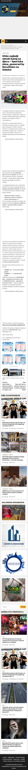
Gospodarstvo (5, 454)
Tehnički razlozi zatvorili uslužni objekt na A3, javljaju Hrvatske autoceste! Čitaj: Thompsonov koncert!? (12, 710)
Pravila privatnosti (7, 759)
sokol (17, 378)
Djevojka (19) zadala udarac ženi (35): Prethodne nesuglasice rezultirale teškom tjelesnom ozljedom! (12, 745)
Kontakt (23, 759)
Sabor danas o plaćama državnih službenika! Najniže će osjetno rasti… (7, 386)
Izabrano (4, 53)
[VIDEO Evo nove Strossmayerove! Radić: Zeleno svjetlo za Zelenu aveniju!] (14, 476)
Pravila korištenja (20, 757)
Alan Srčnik (12, 462)
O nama (5, 757)
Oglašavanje (11, 757)
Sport (8, 53)
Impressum (16, 759)
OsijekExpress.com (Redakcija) (18, 75)
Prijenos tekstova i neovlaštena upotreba (14, 761)
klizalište (13, 378)
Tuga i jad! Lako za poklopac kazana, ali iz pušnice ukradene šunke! (20, 386)
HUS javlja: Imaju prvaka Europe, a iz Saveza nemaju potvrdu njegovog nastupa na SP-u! (13, 424)
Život (3, 636)
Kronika (4, 741)
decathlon (7, 378)
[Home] (3, 41)
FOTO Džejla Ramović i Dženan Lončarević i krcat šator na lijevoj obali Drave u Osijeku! (13, 640)
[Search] (26, 41)
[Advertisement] (14, 28)
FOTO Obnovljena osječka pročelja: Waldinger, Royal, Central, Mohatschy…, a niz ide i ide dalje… (13, 458)
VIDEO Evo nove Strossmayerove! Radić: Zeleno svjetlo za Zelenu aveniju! (13, 492)
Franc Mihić (12, 750)
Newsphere (20, 766)
